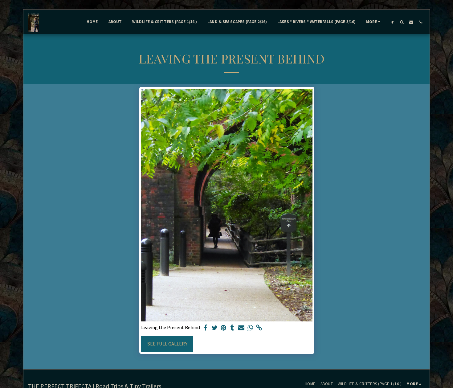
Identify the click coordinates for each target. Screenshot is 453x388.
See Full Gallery (167, 344)
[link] (259, 328)
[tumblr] (232, 328)
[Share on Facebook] (205, 328)
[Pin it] (223, 328)
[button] (392, 22)
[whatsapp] (250, 328)
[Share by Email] (241, 328)
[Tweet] (214, 328)
